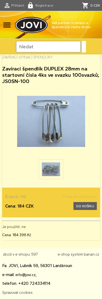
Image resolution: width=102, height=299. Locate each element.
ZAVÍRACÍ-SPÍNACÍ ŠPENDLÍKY (27, 57)
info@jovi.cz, (26, 275)
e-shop (64, 254)
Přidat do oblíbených (79, 196)
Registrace (44, 5)
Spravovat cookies (17, 292)
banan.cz (91, 254)
